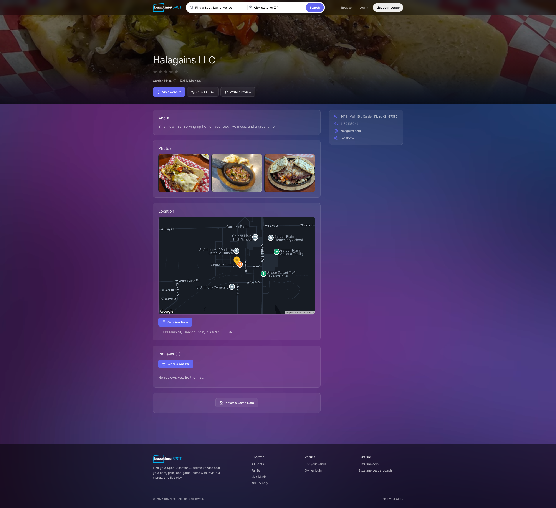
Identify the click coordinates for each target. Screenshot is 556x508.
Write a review (240, 92)
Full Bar (256, 470)
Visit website (171, 92)
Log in (363, 7)
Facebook (347, 138)
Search (314, 7)
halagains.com (350, 131)
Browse (346, 7)
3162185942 (205, 92)
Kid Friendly (259, 483)
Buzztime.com (368, 464)
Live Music (258, 476)
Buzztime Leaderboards (375, 470)
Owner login (313, 470)
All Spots (257, 464)
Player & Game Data (239, 403)
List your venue (388, 7)
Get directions (178, 322)
